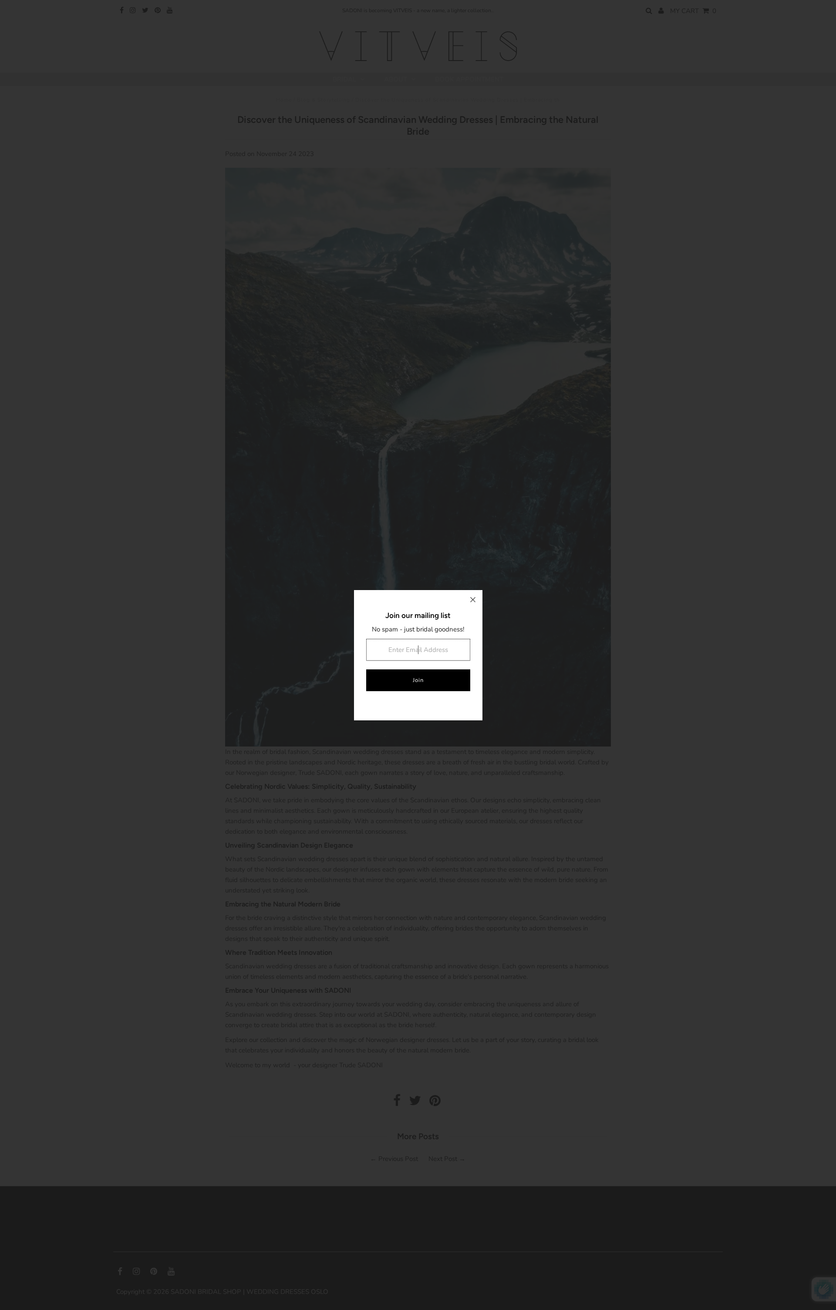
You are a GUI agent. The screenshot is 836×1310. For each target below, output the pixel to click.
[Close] (472, 599)
